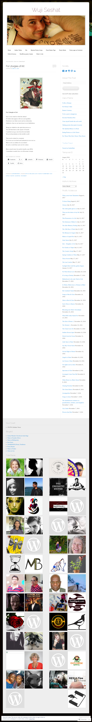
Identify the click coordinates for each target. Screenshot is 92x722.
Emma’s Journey (67, 110)
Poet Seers (10, 442)
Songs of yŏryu (66, 397)
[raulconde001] (34, 583)
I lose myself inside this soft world (72, 121)
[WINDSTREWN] (77, 525)
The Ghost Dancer (67, 389)
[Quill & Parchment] (77, 699)
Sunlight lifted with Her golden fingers (73, 266)
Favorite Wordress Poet (68, 117)
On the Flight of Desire (68, 351)
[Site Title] (58, 525)
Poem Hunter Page (51, 50)
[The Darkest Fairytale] (15, 622)
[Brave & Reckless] (15, 660)
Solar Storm (65, 240)
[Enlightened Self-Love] (58, 544)
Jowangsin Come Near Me (69, 374)
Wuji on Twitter (11, 448)
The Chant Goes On (67, 328)
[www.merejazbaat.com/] (15, 583)
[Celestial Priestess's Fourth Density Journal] (15, 506)
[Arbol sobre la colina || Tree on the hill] (34, 467)
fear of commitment (43, 173)
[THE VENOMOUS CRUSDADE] (34, 602)
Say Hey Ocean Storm (68, 345)
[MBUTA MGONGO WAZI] (58, 583)
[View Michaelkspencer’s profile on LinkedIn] (75, 71)
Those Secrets (66, 258)
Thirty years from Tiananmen (70, 195)
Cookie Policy (32, 719)
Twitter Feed (67, 143)
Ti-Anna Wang (66, 201)
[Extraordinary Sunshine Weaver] (58, 467)
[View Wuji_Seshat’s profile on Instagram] (69, 71)
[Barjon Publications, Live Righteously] (58, 622)
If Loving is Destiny (68, 275)
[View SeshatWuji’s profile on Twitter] (66, 71)
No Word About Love (68, 271)
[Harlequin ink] (34, 506)
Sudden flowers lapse (68, 332)
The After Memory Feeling (69, 225)
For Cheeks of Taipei (68, 247)
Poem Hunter (11, 446)
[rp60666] (34, 544)
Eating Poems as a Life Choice (70, 132)
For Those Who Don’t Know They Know (73, 136)
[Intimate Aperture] (15, 602)
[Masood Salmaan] (77, 583)
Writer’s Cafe (39, 54)
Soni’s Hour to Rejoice (68, 304)
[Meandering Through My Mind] (34, 622)
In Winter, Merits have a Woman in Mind (73, 285)
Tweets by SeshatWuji (68, 148)
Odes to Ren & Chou (68, 300)
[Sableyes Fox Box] (34, 641)
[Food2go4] (77, 602)
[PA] (77, 641)
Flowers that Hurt (67, 412)
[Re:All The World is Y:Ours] (34, 679)
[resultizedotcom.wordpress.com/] (77, 679)
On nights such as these (69, 364)
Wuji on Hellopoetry (13, 440)
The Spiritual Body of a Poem (70, 128)
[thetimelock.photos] (15, 564)
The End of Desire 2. (68, 321)
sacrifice (17, 175)
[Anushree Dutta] (15, 544)
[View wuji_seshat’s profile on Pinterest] (72, 71)
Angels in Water (66, 357)
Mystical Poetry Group (36, 50)
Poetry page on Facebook (76, 50)
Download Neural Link (70, 88)
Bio (26, 50)
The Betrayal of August (68, 233)
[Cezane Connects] (58, 506)
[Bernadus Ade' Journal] (15, 525)
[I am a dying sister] (77, 506)
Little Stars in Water (67, 342)
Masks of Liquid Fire (68, 236)
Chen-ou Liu (10, 451)
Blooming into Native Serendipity (71, 309)
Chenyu (64, 205)
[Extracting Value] (77, 564)
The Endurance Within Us (69, 222)
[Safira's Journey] (77, 467)
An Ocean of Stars (67, 361)
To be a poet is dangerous (69, 114)
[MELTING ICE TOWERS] (15, 679)
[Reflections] (34, 487)
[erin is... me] (58, 602)
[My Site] (58, 679)
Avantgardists (66, 393)
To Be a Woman (66, 103)
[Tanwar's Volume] (15, 641)
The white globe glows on (69, 208)
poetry (12, 175)
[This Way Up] (34, 660)
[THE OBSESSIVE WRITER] (58, 487)
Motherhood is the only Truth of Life (72, 279)
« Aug (64, 177)
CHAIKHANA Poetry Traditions (16, 444)
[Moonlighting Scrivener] (15, 487)
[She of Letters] (77, 484)
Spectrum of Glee (67, 370)
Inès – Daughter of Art (68, 244)
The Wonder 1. (66, 325)
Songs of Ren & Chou (68, 294)
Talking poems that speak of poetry (72, 125)
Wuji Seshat (46, 10)
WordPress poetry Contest (26, 54)
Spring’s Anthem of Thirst (69, 255)
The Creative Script (67, 251)
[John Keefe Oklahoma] (58, 660)
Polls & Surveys (12, 54)
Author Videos (18, 50)
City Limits (65, 408)
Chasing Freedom (67, 386)
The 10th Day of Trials (68, 229)
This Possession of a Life (69, 218)
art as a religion (30, 173)
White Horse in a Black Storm (70, 380)
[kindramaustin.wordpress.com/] (77, 622)
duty (36, 173)
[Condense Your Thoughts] (34, 525)
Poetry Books (62, 50)
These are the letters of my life (70, 212)
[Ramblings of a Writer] (77, 544)
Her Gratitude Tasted (68, 291)
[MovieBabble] (34, 564)
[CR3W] (58, 564)
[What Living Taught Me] (15, 467)
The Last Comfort (67, 262)
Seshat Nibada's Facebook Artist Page (17, 435)
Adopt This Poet (69, 78)
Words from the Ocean (68, 336)
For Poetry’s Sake (67, 106)
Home (9, 50)
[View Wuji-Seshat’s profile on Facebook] (63, 71)
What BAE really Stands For (70, 315)
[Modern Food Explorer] (77, 660)
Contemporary (16, 173)
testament (24, 175)
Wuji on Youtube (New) (14, 438)
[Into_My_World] (58, 641)
